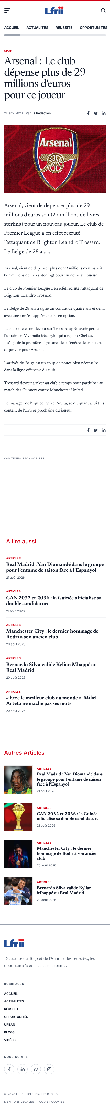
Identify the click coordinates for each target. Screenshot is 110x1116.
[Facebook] (9, 1069)
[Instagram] (49, 1069)
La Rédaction (41, 113)
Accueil (11, 27)
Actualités (37, 27)
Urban (9, 1024)
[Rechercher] (101, 10)
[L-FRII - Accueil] (55, 10)
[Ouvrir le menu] (9, 10)
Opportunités (93, 27)
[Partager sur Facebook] (88, 113)
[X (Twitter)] (36, 1069)
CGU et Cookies (51, 1101)
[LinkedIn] (22, 1069)
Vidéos (10, 1040)
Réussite (64, 27)
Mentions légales (19, 1101)
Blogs (9, 1032)
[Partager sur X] (96, 113)
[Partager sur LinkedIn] (103, 113)
